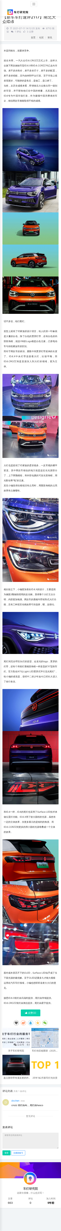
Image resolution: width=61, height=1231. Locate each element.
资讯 (49, 37)
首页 (33, 37)
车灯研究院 (30, 1188)
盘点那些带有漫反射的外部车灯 (16, 1078)
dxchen (15, 1100)
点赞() (31, 1012)
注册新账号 (18, 1153)
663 (10, 1202)
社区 (41, 37)
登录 (6, 1153)
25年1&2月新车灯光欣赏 (45, 1078)
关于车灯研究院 (16, 1050)
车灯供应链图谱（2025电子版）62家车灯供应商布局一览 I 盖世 (45, 1050)
